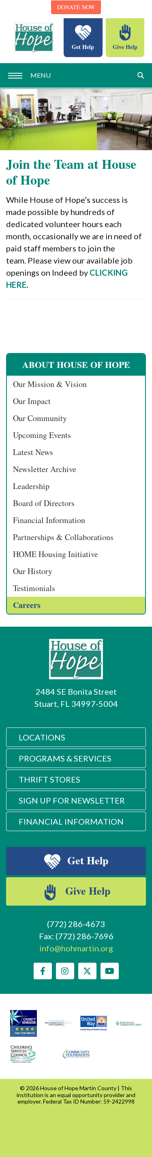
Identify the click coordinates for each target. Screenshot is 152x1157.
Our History (32, 571)
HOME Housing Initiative (55, 554)
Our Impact (32, 401)
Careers (27, 605)
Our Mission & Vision (50, 384)
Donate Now (76, 7)
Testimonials (34, 588)
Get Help (83, 47)
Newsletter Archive (44, 469)
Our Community (40, 418)
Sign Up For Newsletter (72, 800)
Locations (42, 737)
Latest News (33, 452)
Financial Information (49, 520)
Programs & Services (65, 758)
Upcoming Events (42, 435)
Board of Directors (44, 503)
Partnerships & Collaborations (63, 537)
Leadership (31, 486)
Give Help (125, 47)
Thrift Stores (49, 779)
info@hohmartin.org (76, 948)
